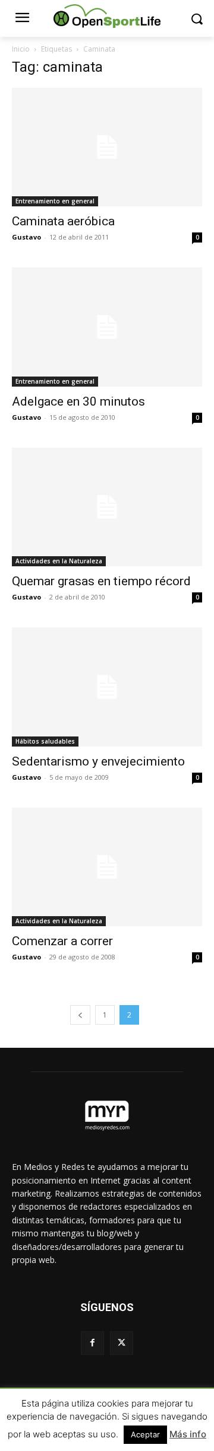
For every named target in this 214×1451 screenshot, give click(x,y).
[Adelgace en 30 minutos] (107, 326)
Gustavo (26, 236)
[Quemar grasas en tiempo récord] (107, 507)
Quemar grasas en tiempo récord (101, 581)
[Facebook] (92, 1342)
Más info (187, 1434)
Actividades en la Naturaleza (58, 561)
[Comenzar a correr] (107, 867)
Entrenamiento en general (55, 201)
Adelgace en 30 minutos (78, 401)
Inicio (21, 49)
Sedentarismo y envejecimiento (98, 761)
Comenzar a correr (62, 941)
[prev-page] (80, 1015)
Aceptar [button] (145, 1434)
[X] (121, 1342)
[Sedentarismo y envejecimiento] (107, 686)
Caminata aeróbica (63, 221)
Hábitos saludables (45, 741)
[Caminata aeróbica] (107, 147)
